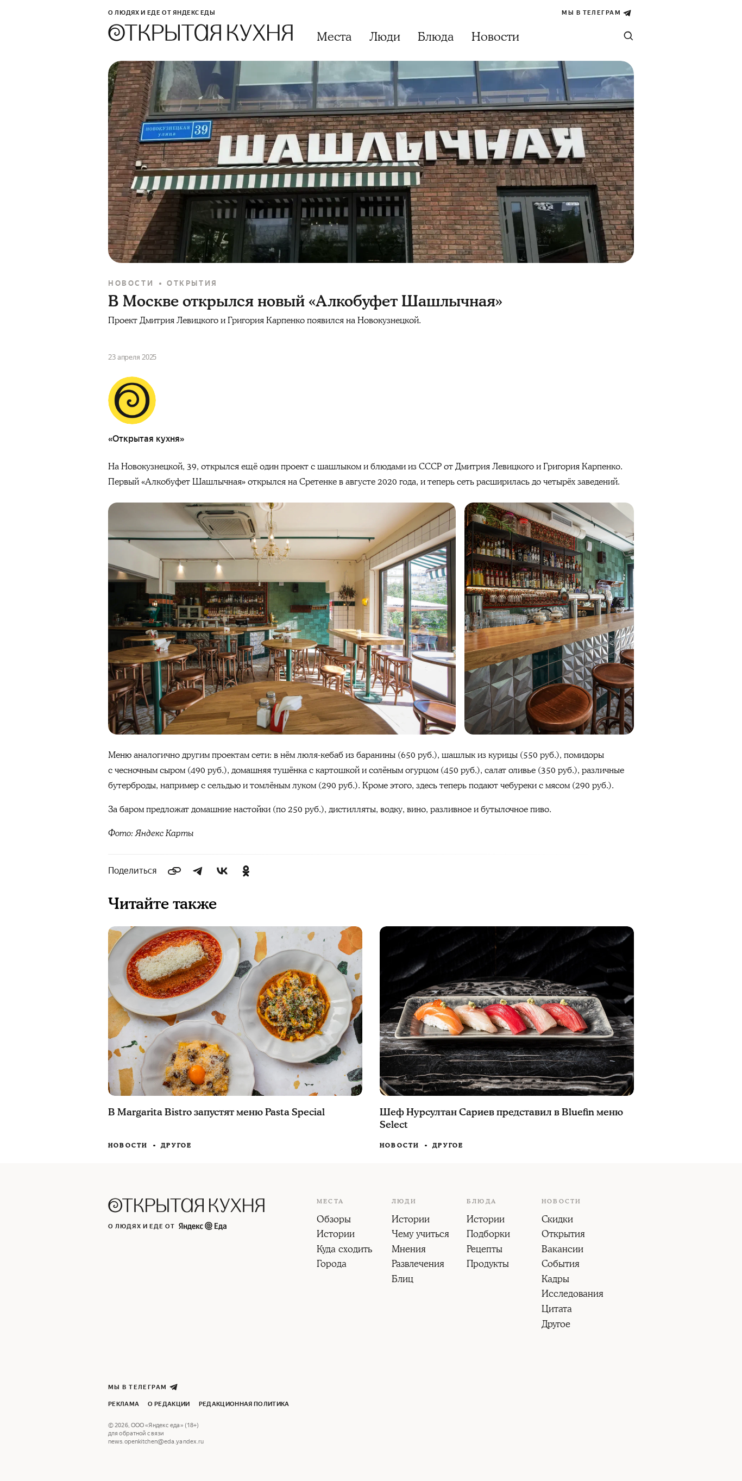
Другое (176, 1145)
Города (332, 1265)
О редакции (169, 1404)
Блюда (436, 37)
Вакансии (562, 1250)
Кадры (555, 1280)
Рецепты (484, 1250)
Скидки (557, 1220)
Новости (495, 37)
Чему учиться (420, 1235)
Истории (336, 1235)
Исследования (572, 1295)
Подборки (488, 1235)
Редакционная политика (244, 1404)
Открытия (192, 283)
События (561, 1265)
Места (334, 37)
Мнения (409, 1250)
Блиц (402, 1280)
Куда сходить (344, 1250)
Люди (384, 37)
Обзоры (334, 1220)
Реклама (123, 1404)
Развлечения (418, 1265)
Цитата (557, 1310)
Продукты (488, 1265)
